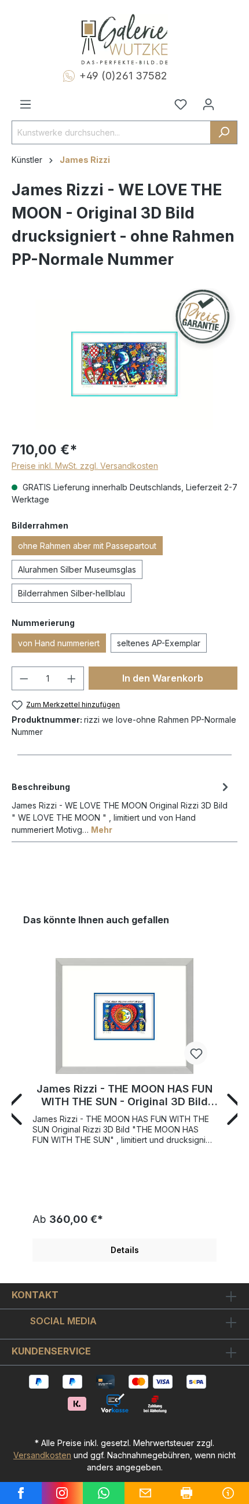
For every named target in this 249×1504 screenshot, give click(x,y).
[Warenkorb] (229, 99)
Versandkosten (42, 1455)
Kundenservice (51, 1351)
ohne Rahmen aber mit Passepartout (87, 546)
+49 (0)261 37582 (123, 76)
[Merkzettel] (181, 104)
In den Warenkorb (162, 678)
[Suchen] (223, 132)
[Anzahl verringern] (24, 678)
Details (125, 1250)
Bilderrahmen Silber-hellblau (71, 593)
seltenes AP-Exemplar (158, 643)
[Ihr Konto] (208, 104)
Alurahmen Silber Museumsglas (77, 569)
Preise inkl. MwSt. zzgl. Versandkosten (85, 466)
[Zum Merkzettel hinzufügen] (195, 1053)
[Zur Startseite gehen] (124, 39)
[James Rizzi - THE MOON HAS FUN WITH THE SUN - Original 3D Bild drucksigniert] (124, 1016)
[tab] (122, 807)
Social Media (63, 1321)
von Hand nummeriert (59, 643)
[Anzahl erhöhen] (72, 678)
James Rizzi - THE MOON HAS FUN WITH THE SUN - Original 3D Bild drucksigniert (124, 1095)
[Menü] (25, 104)
